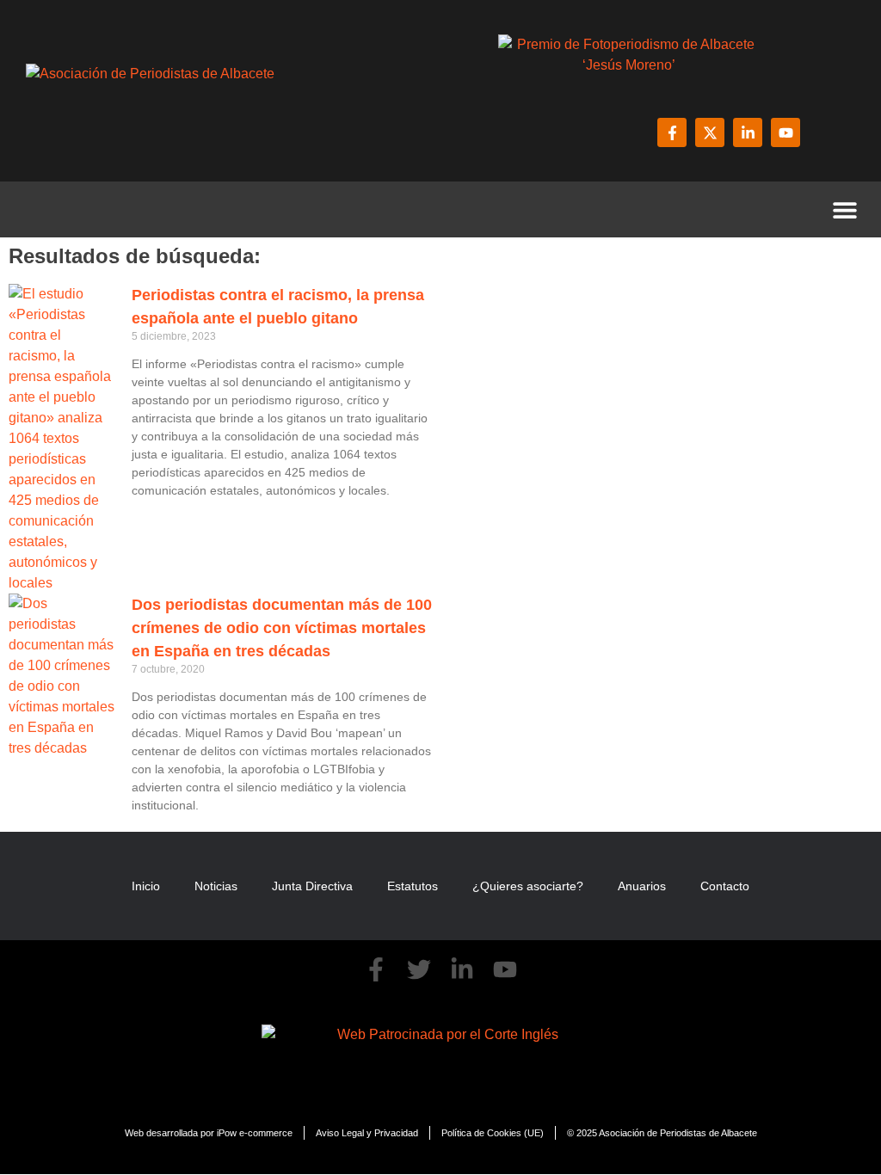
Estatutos (412, 886)
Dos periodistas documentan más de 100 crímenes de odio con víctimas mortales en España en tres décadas (282, 628)
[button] (844, 209)
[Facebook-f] (672, 132)
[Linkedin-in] (747, 132)
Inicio (146, 886)
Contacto (724, 886)
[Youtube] (785, 132)
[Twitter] (419, 969)
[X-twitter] (709, 132)
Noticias (215, 886)
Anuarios (642, 886)
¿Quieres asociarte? (527, 886)
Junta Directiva (312, 886)
